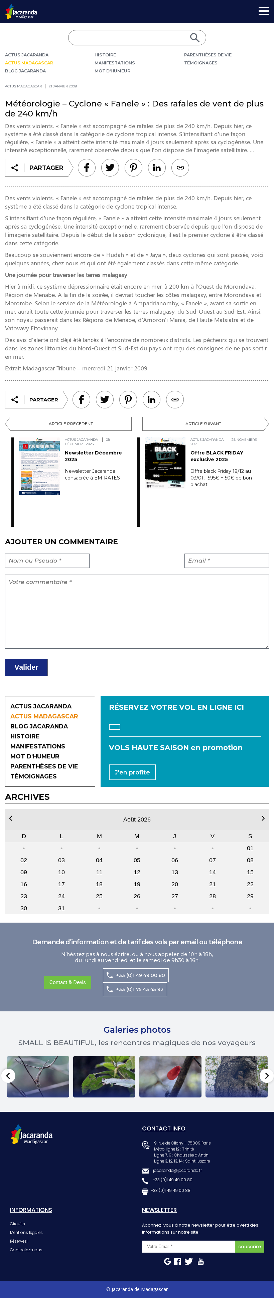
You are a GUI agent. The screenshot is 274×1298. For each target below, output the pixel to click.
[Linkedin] (133, 168)
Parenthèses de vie (208, 54)
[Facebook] (87, 168)
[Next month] (263, 818)
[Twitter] (110, 168)
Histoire (105, 54)
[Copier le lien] (180, 168)
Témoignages (201, 62)
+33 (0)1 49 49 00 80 (140, 975)
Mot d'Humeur (112, 70)
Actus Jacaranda (26, 54)
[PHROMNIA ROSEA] (170, 1076)
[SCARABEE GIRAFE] (104, 1076)
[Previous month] (10, 818)
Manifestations (115, 62)
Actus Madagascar (29, 62)
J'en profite (132, 772)
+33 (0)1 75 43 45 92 (139, 989)
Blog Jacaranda (25, 70)
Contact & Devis (67, 982)
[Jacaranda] (21, 8)
